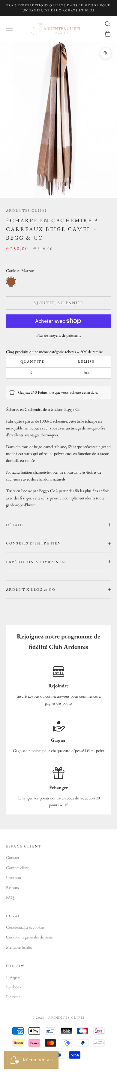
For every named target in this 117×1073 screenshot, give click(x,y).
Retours (12, 887)
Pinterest (13, 996)
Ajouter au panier (58, 302)
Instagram (14, 977)
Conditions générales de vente (29, 937)
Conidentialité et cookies (25, 927)
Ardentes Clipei (26, 210)
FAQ (10, 897)
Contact (12, 857)
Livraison (13, 877)
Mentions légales (19, 947)
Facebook (14, 987)
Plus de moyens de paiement (58, 335)
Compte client (17, 867)
